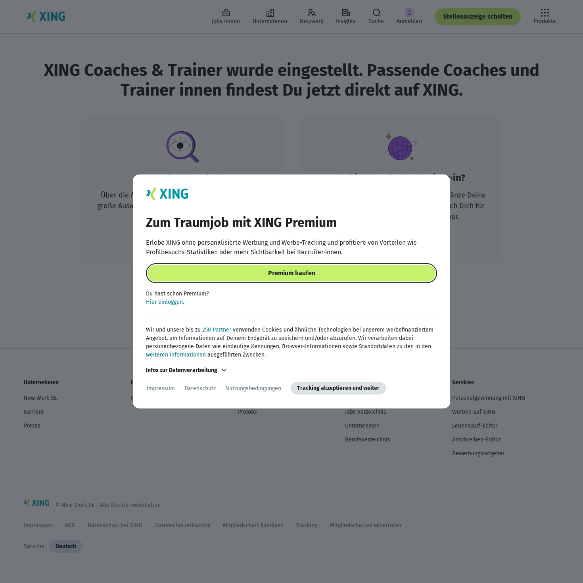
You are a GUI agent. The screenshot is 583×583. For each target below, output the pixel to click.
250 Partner (216, 329)
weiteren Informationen (176, 354)
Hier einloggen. (165, 302)
